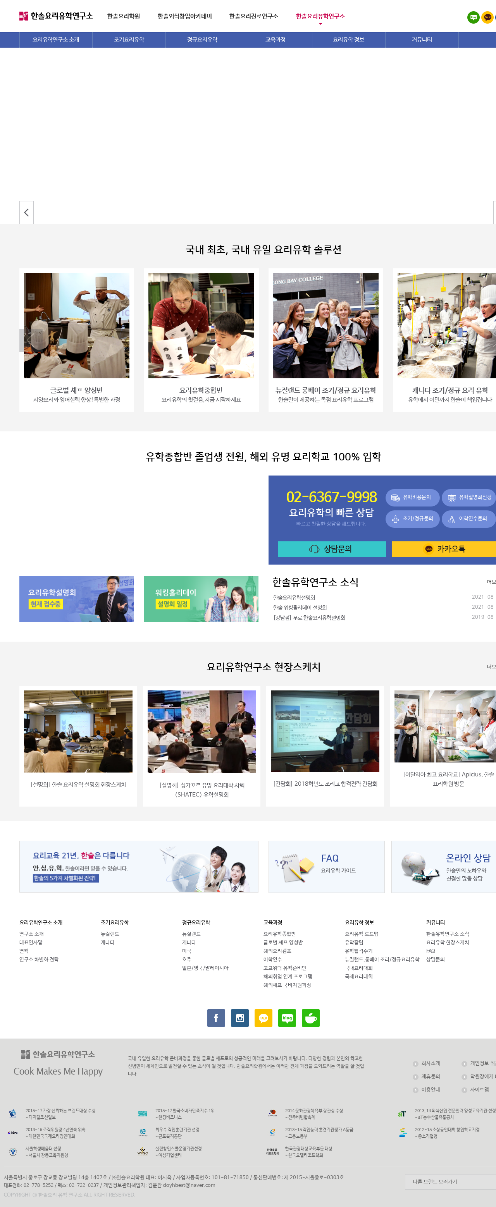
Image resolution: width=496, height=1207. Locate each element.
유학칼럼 (354, 943)
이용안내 (431, 1090)
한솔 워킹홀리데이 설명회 (300, 608)
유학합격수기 (359, 951)
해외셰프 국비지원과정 (287, 985)
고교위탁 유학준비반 (285, 968)
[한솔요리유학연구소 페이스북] (216, 1018)
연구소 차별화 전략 (39, 960)
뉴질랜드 (110, 934)
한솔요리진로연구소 (253, 16)
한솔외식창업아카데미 (185, 16)
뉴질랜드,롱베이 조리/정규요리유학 (382, 960)
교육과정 (273, 923)
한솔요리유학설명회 (294, 598)
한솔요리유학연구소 (320, 16)
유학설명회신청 (475, 497)
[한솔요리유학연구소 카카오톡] (263, 1018)
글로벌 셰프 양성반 (283, 943)
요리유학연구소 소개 (40, 923)
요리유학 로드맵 (362, 934)
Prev (31, 340)
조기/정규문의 (418, 519)
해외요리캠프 (277, 951)
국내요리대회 (359, 968)
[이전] (26, 212)
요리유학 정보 (359, 923)
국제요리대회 (359, 977)
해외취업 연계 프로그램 (288, 977)
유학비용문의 (417, 497)
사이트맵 (479, 1090)
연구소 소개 (31, 934)
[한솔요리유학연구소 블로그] (287, 1018)
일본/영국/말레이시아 (205, 968)
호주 (186, 960)
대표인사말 (31, 943)
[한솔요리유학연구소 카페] (311, 1018)
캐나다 (108, 943)
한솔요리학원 (123, 16)
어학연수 (273, 960)
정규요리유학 (196, 923)
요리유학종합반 (280, 934)
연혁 (24, 951)
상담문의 (338, 549)
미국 (186, 951)
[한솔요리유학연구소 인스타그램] (240, 1018)
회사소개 (431, 1063)
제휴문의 (431, 1077)
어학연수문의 (473, 519)
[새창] (487, 18)
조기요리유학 (115, 923)
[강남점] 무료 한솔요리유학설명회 (309, 618)
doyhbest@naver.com (189, 1185)
